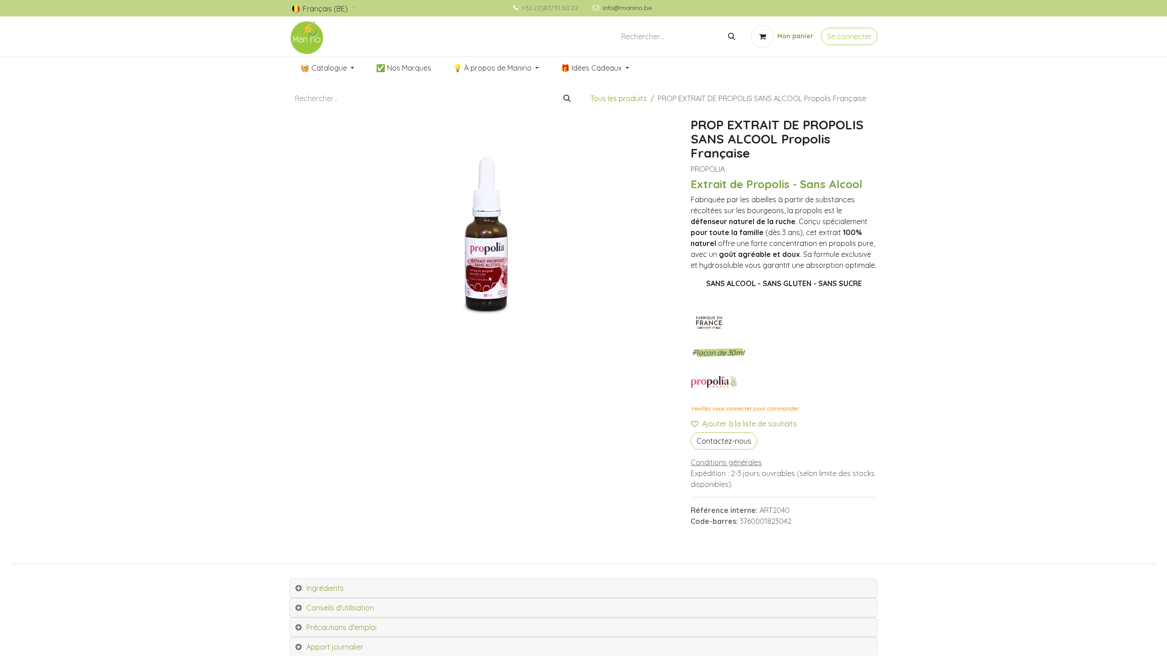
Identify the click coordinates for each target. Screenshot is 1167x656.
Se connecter (849, 36)
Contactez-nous (724, 441)
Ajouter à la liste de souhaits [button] (749, 423)
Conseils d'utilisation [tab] (340, 607)
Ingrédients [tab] (325, 588)
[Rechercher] (731, 36)
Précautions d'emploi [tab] (341, 627)
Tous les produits (618, 98)
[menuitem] (327, 68)
